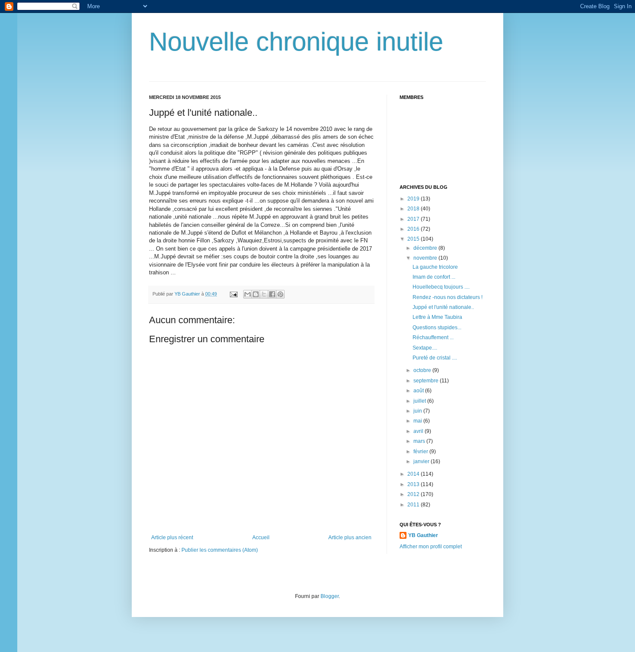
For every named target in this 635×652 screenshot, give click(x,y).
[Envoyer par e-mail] (247, 294)
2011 (414, 505)
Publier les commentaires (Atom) (219, 550)
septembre (426, 381)
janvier (422, 461)
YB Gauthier (423, 535)
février (421, 451)
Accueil (261, 537)
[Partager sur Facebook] (272, 294)
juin (418, 411)
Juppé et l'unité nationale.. (443, 307)
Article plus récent (172, 537)
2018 (414, 209)
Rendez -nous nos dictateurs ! (448, 297)
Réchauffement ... (433, 337)
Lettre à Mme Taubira (437, 317)
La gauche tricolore (435, 267)
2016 (414, 229)
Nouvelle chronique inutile (296, 41)
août (419, 391)
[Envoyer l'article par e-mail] (233, 293)
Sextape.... (425, 348)
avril (419, 431)
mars (419, 441)
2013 (414, 484)
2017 (414, 219)
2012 (414, 494)
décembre (425, 248)
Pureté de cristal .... (435, 358)
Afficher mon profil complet (431, 547)
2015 (414, 239)
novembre (425, 258)
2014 (414, 474)
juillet (420, 401)
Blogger (330, 596)
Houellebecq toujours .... (441, 287)
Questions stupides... (437, 327)
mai (418, 421)
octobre (422, 370)
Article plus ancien (349, 537)
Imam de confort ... (434, 277)
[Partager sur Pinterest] (280, 294)
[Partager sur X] (264, 294)
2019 (414, 199)
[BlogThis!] (255, 294)
